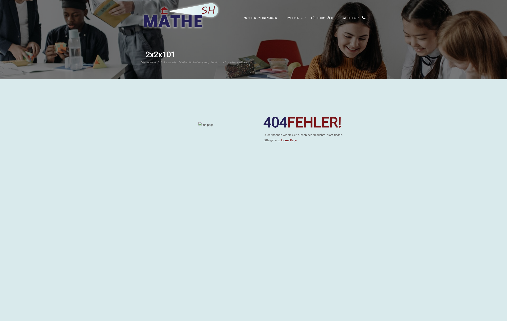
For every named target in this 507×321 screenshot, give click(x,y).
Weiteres (349, 17)
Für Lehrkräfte (322, 17)
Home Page (289, 140)
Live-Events (294, 17)
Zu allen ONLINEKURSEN (260, 17)
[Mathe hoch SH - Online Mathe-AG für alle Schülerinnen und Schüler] (180, 18)
